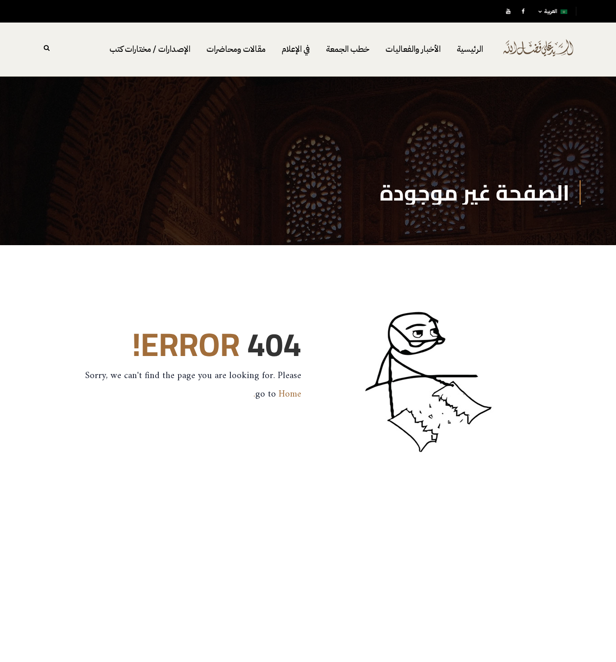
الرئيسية (470, 49)
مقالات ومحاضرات (236, 49)
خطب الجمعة (347, 49)
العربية (550, 11)
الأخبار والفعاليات (413, 49)
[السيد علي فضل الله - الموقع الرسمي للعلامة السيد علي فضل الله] (538, 54)
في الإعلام (296, 49)
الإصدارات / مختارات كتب (150, 49)
